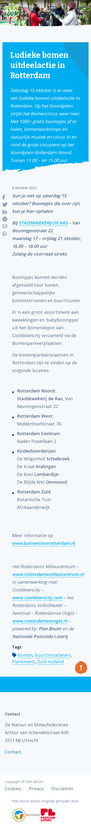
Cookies (13, 788)
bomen (25, 655)
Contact (13, 752)
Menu (82, 15)
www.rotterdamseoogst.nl (39, 621)
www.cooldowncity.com (37, 597)
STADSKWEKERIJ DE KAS (43, 223)
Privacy (36, 788)
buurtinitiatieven (53, 655)
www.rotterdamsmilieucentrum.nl (48, 574)
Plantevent (23, 661)
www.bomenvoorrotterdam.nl (43, 543)
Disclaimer (62, 788)
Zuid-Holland (50, 661)
